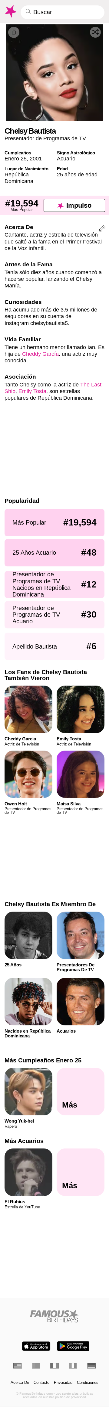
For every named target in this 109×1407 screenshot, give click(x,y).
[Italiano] (73, 1365)
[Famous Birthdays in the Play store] (73, 1346)
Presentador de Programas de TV (45, 138)
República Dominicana (19, 177)
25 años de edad (77, 174)
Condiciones (87, 1382)
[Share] (13, 32)
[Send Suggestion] (102, 229)
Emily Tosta (32, 391)
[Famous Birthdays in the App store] (36, 1346)
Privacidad (63, 1382)
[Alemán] (91, 1365)
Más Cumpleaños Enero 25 (43, 1060)
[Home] (54, 1315)
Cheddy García (40, 354)
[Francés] (54, 1365)
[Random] (95, 32)
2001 (36, 158)
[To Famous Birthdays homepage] (10, 11)
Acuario (66, 158)
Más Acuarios (24, 1141)
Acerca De (20, 1382)
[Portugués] (36, 1365)
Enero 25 (16, 158)
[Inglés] (17, 1365)
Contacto (41, 1382)
